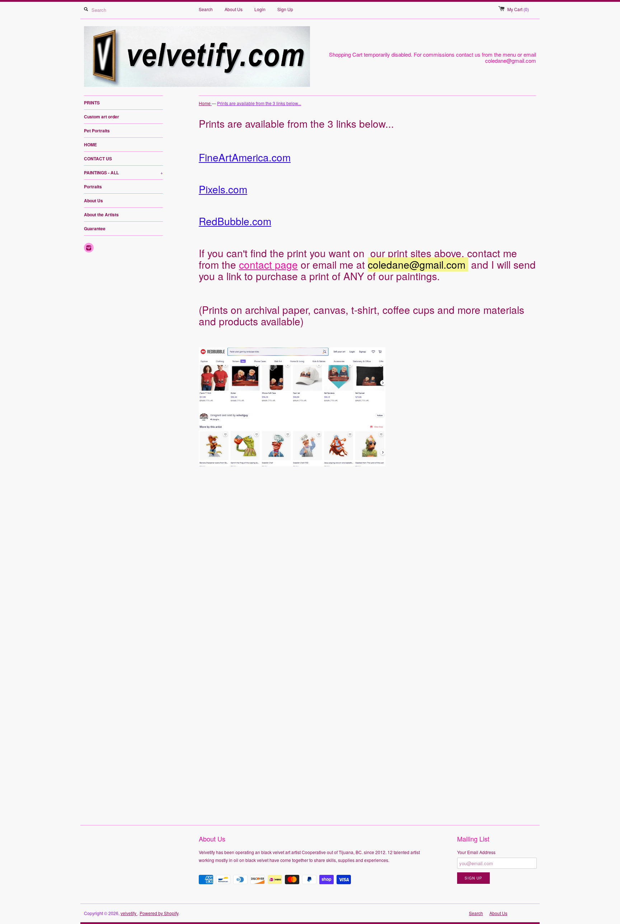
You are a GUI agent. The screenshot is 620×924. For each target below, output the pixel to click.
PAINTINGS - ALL (123, 172)
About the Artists (101, 214)
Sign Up (285, 9)
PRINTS (92, 102)
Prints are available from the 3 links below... (259, 103)
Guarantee (94, 228)
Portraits (93, 186)
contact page (268, 264)
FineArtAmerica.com (245, 157)
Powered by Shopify (159, 913)
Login (260, 9)
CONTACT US (98, 158)
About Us (234, 9)
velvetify (129, 913)
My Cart (518, 9)
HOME (90, 144)
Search (206, 9)
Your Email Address (476, 852)
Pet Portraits (97, 130)
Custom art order (101, 116)
